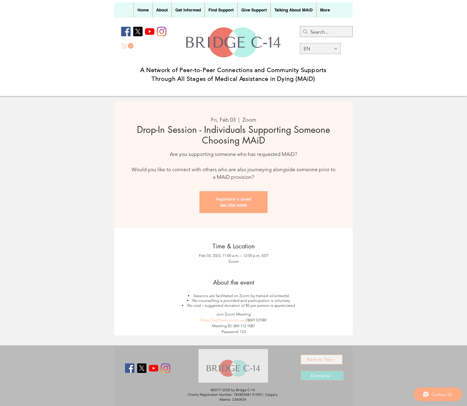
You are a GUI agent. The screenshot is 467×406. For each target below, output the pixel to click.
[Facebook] (126, 31)
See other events (233, 205)
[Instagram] (161, 31)
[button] (161, 10)
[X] (138, 31)
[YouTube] (149, 31)
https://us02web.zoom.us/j (223, 320)
